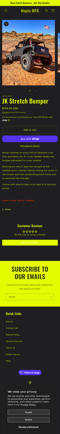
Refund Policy (13, 335)
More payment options (30, 146)
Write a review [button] (30, 242)
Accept (28, 412)
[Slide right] (36, 91)
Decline (28, 419)
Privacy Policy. (28, 404)
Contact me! (12, 328)
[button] (6, 10)
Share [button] (8, 209)
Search (9, 321)
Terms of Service (14, 341)
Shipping (5, 112)
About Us (10, 348)
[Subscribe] (51, 297)
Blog (8, 361)
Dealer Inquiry (13, 354)
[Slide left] (23, 91)
